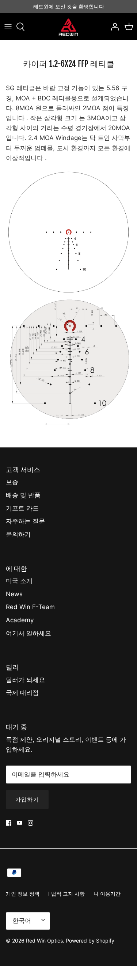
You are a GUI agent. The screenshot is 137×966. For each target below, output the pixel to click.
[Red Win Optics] (68, 27)
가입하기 (27, 799)
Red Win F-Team (30, 607)
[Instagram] (30, 823)
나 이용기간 (107, 894)
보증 (12, 482)
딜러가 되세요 (25, 679)
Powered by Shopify (90, 940)
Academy (20, 620)
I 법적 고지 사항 (66, 894)
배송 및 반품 (23, 495)
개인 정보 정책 (22, 894)
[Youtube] (19, 823)
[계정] (113, 27)
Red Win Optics (44, 940)
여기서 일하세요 (28, 633)
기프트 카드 (22, 508)
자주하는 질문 (25, 521)
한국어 (21, 920)
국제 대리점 (22, 692)
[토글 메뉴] (8, 27)
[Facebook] (8, 823)
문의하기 (18, 534)
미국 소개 (19, 581)
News (14, 594)
